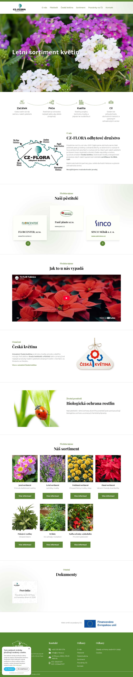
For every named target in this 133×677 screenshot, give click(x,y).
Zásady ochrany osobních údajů (108, 649)
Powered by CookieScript (16, 673)
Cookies (99, 653)
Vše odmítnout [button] (22, 669)
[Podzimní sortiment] (80, 468)
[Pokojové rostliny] (25, 517)
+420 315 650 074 (58, 649)
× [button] (29, 648)
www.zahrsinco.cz (62, 226)
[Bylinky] (52, 517)
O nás (44, 8)
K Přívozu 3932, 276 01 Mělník (60, 657)
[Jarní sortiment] (25, 468)
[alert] (16, 661)
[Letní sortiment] (52, 468)
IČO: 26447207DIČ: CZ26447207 (58, 663)
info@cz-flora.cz (58, 653)
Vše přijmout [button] (9, 669)
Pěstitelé (54, 8)
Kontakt (80, 666)
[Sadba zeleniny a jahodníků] (80, 517)
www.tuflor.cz (96, 236)
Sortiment (80, 8)
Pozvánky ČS (82, 663)
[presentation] (28, 243)
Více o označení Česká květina (24, 365)
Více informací (25, 496)
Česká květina (67, 8)
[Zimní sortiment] (108, 468)
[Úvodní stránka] (19, 7)
